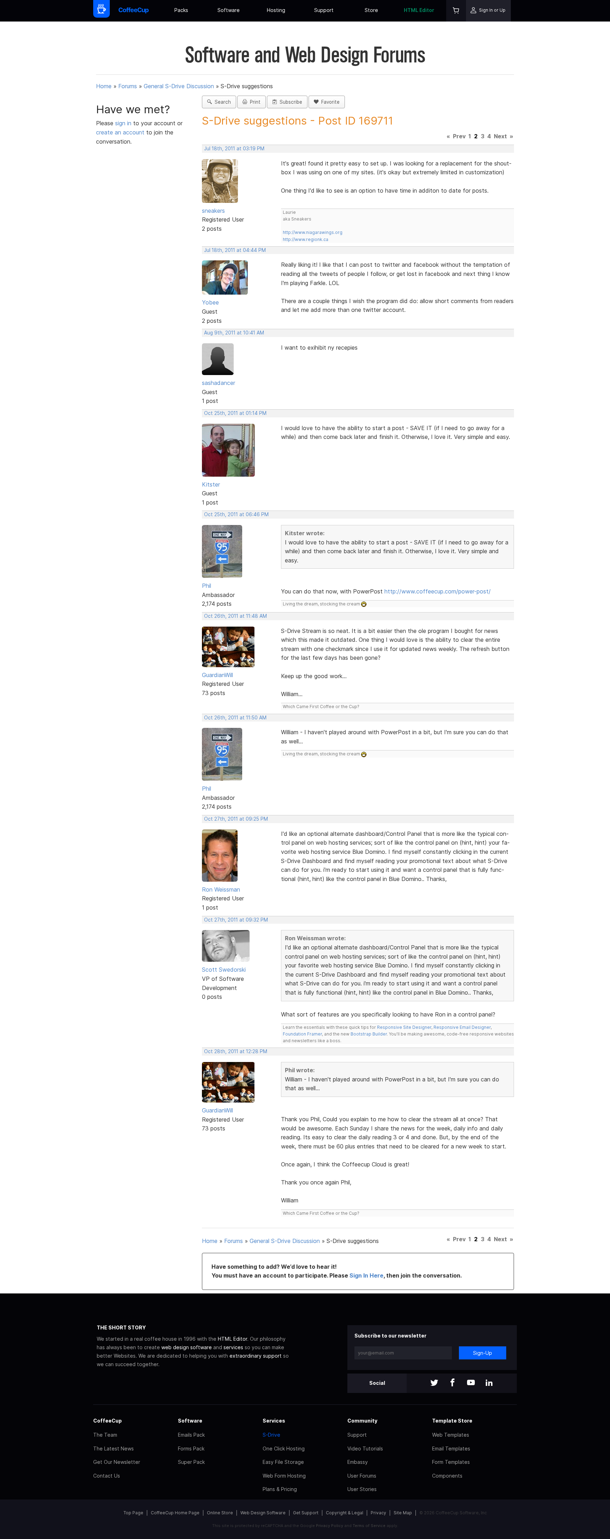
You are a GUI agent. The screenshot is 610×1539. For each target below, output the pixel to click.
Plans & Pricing (280, 1489)
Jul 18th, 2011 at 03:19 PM (234, 148)
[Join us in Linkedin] (489, 1383)
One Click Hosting (284, 1449)
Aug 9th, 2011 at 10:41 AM (234, 333)
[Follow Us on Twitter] (434, 1383)
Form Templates (451, 1462)
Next (500, 136)
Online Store (220, 1512)
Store (371, 10)
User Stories (362, 1489)
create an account (120, 132)
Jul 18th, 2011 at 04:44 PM (235, 250)
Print (254, 102)
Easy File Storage (283, 1462)
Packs (181, 10)
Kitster (211, 484)
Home (104, 86)
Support (324, 10)
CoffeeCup (107, 1421)
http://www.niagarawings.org (312, 232)
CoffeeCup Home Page (175, 1512)
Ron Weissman (221, 889)
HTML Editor (419, 10)
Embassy (357, 1462)
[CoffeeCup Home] (133, 11)
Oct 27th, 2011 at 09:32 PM (236, 920)
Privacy (378, 1512)
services (233, 1347)
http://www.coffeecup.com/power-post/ (437, 591)
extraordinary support (255, 1356)
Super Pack (191, 1462)
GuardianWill (217, 674)
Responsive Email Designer (462, 1027)
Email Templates (451, 1449)
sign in (124, 123)
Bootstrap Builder (369, 1034)
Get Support (305, 1512)
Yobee (210, 302)
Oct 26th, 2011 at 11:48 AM (235, 616)
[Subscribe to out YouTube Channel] (471, 1383)
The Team (105, 1435)
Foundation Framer (302, 1034)
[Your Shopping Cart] (456, 11)
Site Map (403, 1512)
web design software (186, 1347)
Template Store (452, 1421)
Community (362, 1421)
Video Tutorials (365, 1449)
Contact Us (106, 1476)
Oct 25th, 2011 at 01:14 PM (235, 413)
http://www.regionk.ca (305, 239)
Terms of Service (369, 1525)
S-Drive (271, 1435)
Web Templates (450, 1435)
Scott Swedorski (224, 969)
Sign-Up (482, 1353)
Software (228, 10)
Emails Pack (191, 1435)
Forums (127, 86)
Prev (459, 136)
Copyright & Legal (344, 1512)
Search (221, 102)
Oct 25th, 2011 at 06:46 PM (236, 514)
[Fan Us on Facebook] (452, 1383)
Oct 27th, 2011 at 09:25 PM (236, 819)
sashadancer (218, 382)
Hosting (276, 10)
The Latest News (113, 1449)
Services (274, 1421)
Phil (206, 585)
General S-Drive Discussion (179, 86)
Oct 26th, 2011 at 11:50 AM (235, 717)
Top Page (133, 1512)
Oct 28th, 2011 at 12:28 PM (235, 1051)
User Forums (361, 1476)
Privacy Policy (329, 1525)
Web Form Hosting (284, 1476)
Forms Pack (191, 1449)
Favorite (329, 102)
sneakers (213, 210)
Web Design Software (263, 1512)
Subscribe (289, 102)
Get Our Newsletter (116, 1462)
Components (447, 1476)
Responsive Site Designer (404, 1027)
